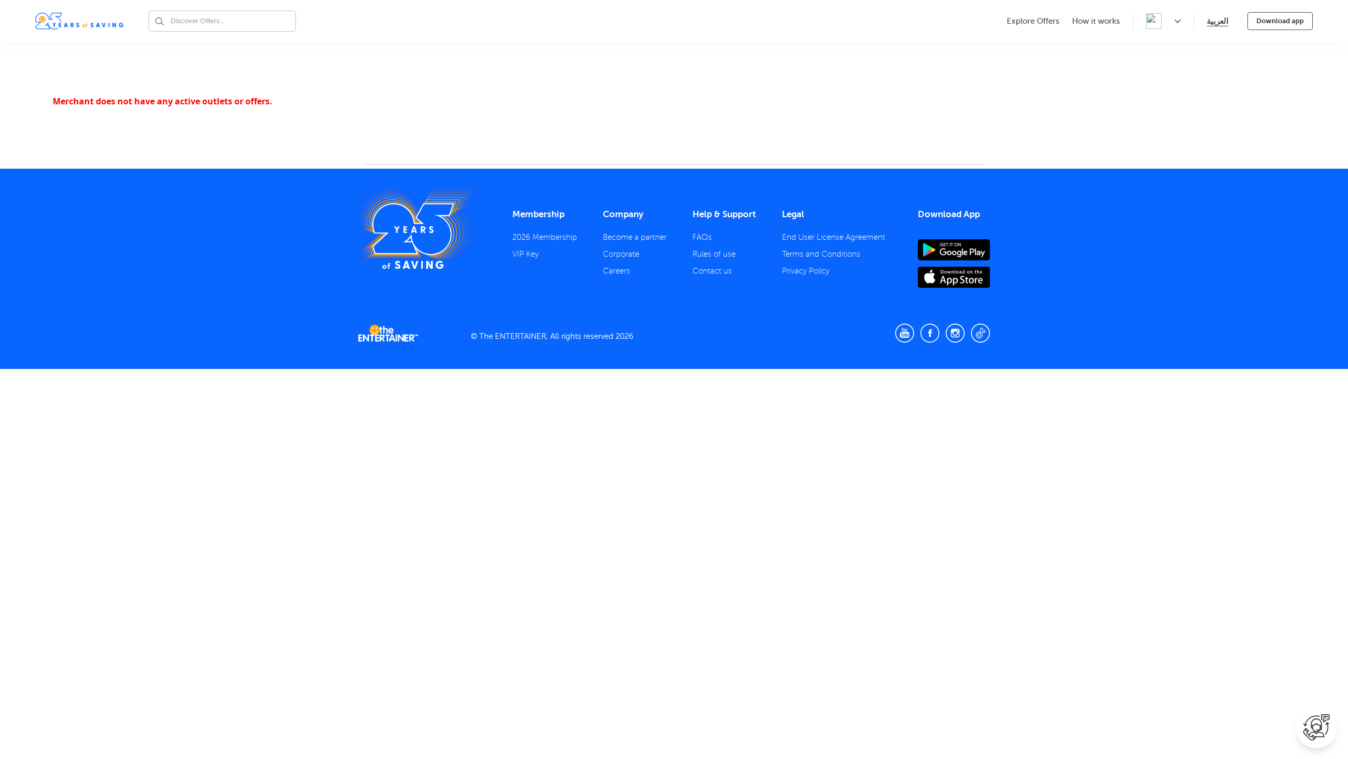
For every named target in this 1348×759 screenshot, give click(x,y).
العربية (1217, 20)
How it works (1096, 21)
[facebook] (929, 333)
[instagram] (955, 333)
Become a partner (635, 237)
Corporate (621, 254)
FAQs (702, 237)
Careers (616, 271)
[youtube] (904, 333)
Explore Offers (1033, 21)
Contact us (712, 271)
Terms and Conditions (821, 254)
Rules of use (714, 254)
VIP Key (525, 254)
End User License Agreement (833, 237)
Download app (1280, 21)
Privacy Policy (805, 271)
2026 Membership (544, 237)
